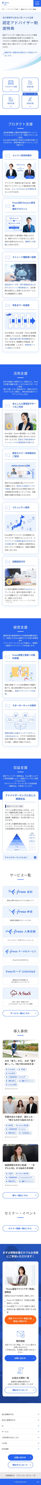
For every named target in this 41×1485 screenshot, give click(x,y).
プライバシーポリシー (24, 1475)
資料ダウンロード (20, 1390)
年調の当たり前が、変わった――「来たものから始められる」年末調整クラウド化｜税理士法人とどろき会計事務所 (20, 1118)
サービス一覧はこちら (20, 1013)
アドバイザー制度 (12, 9)
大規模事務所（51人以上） (17, 1129)
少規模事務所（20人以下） (17, 1077)
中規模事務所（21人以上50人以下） (20, 1177)
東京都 (10, 1125)
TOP (3, 9)
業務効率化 (12, 1081)
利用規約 (9, 1475)
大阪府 (23, 1069)
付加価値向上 (26, 1133)
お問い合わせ (20, 1358)
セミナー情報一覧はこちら (20, 1228)
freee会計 (11, 1069)
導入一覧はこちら (20, 1195)
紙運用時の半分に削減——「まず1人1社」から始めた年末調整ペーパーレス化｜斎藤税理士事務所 (20, 1166)
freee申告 (11, 1073)
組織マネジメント (28, 1081)
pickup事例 (12, 1085)
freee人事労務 (23, 1125)
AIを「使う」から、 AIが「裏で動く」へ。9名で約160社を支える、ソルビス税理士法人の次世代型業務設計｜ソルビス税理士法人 (20, 1062)
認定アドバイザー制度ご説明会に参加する (20, 1319)
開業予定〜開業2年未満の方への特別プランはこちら (21, 54)
